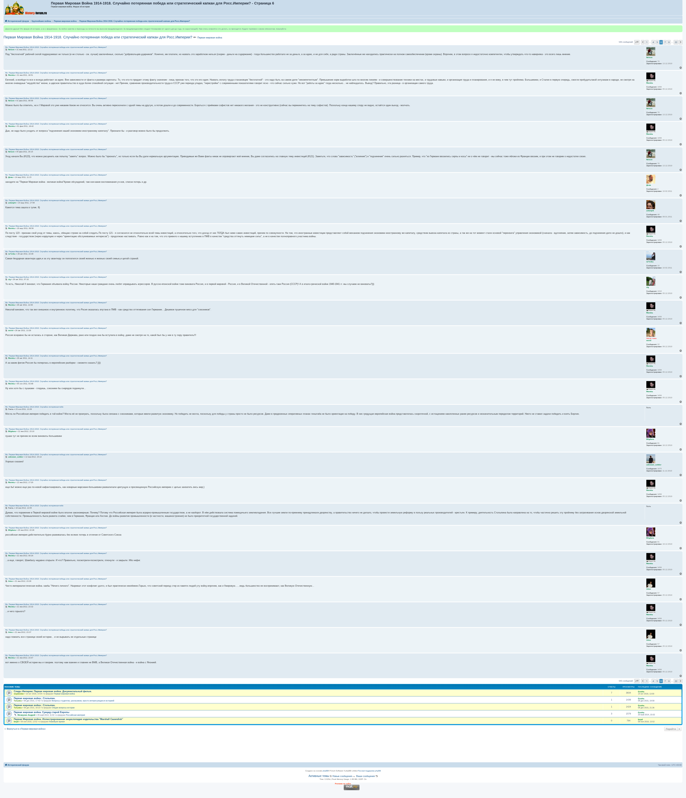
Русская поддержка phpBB (369, 771)
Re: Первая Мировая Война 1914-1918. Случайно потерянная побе (34, 407)
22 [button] (676, 42)
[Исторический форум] (27, 7)
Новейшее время (57, 722)
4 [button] (653, 42)
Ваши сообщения (365, 776)
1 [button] (646, 42)
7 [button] (665, 42)
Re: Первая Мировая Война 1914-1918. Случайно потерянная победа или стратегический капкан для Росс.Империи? (56, 47)
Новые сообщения (342, 776)
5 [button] (657, 42)
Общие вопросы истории (63, 708)
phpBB (325, 771)
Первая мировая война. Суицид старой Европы (41, 712)
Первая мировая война (209, 37)
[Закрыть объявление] (679, 28)
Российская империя (75, 715)
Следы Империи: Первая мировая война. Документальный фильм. (53, 691)
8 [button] (669, 42)
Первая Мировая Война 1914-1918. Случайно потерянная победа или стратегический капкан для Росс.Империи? (98, 37)
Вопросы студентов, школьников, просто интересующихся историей (83, 701)
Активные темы (319, 775)
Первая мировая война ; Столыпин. (34, 698)
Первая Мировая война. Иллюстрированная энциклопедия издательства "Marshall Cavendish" (68, 719)
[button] (637, 42)
